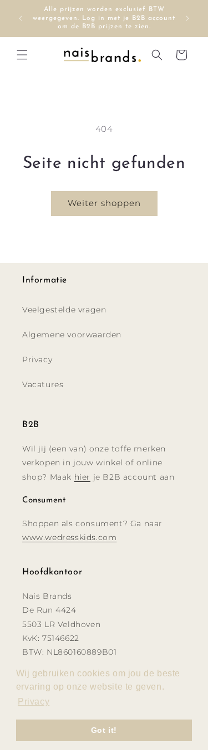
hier (82, 477)
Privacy (37, 359)
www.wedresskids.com (69, 537)
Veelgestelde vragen (64, 310)
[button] (22, 55)
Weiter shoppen (104, 203)
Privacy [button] (33, 701)
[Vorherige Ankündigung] (20, 18)
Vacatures (42, 384)
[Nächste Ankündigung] (187, 18)
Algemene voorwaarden (71, 335)
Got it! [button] (104, 730)
